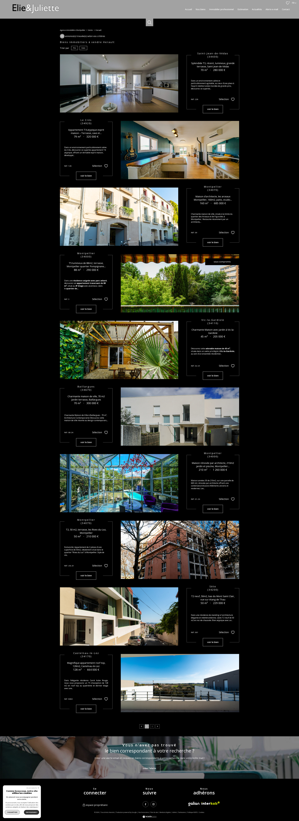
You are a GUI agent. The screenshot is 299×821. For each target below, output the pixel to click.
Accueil (188, 9)
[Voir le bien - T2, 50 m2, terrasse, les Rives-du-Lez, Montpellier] (180, 550)
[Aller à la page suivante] (157, 726)
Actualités (257, 9)
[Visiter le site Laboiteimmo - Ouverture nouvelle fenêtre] (149, 817)
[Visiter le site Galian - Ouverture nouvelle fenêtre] (193, 804)
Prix (74, 48)
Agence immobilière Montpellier (72, 30)
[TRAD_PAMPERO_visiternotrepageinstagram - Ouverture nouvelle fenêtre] (153, 804)
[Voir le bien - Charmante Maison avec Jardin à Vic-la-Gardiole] (119, 350)
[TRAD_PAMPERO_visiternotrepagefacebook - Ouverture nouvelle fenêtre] (145, 804)
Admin (174, 812)
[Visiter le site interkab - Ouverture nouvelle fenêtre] (210, 803)
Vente (90, 30)
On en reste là (31, 788)
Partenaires (182, 812)
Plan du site (154, 812)
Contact (286, 9)
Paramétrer (12, 812)
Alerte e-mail (272, 9)
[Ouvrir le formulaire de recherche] (149, 22)
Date (83, 48)
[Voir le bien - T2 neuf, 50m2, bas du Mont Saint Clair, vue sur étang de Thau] (119, 616)
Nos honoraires (143, 812)
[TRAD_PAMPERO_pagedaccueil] (36, 12)
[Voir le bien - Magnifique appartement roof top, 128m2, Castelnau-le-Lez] (180, 683)
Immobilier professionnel (221, 9)
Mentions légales (165, 812)
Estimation (243, 9)
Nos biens (200, 9)
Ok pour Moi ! (31, 812)
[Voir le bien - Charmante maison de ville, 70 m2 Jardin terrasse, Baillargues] (180, 416)
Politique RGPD (192, 812)
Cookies (201, 812)
